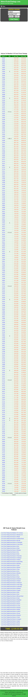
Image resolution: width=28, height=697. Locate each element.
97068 (3, 270)
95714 (3, 161)
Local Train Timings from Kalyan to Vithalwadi (11, 582)
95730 (3, 360)
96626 (3, 280)
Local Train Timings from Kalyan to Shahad (10, 609)
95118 (3, 192)
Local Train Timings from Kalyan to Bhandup (11, 563)
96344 (3, 485)
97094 (3, 336)
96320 (3, 253)
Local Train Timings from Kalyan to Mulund (10, 567)
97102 (3, 370)
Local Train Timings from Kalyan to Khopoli (10, 607)
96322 (3, 268)
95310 (3, 157)
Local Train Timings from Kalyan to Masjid (10, 536)
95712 (3, 159)
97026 (3, 115)
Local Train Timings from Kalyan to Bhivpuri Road (12, 596)
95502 (3, 150)
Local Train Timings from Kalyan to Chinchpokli (11, 542)
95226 (3, 443)
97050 (3, 209)
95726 (3, 286)
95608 (3, 328)
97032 (3, 138)
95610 (3, 334)
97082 (3, 311)
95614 (3, 357)
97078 (3, 299)
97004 (3, 71)
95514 (3, 414)
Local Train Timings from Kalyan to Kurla (10, 553)
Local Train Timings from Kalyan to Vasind (10, 617)
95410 (3, 224)
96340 (3, 462)
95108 (3, 119)
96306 (3, 84)
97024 (3, 109)
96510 (3, 238)
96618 (3, 245)
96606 (3, 96)
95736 (3, 437)
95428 (3, 475)
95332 (3, 378)
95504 (3, 173)
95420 (3, 347)
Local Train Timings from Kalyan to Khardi (10, 622)
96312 (3, 211)
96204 (3, 203)
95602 (3, 127)
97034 (3, 142)
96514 (3, 428)
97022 (3, 106)
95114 (3, 163)
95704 (3, 111)
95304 (3, 129)
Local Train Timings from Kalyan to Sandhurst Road (12, 538)
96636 (3, 431)
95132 (3, 374)
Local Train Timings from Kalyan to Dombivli (11, 578)
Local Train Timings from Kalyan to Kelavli (10, 601)
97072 (3, 282)
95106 (3, 100)
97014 (3, 92)
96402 (3, 77)
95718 (3, 169)
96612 (3, 165)
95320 (3, 314)
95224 (3, 399)
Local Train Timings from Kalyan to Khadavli (11, 615)
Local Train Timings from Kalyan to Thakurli (11, 580)
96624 (3, 267)
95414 (3, 272)
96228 (3, 491)
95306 (3, 140)
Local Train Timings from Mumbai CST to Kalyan (12, 532)
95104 (3, 90)
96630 (3, 309)
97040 (3, 182)
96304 (3, 69)
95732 (3, 380)
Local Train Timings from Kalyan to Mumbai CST (12, 534)
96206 (3, 215)
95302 (3, 121)
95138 (3, 458)
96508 (3, 207)
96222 (3, 464)
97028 (3, 125)
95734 (3, 385)
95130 (3, 353)
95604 (3, 176)
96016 (3, 481)
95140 (3, 466)
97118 (3, 412)
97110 (3, 393)
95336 (3, 403)
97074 (3, 284)
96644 (3, 470)
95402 (3, 117)
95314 (3, 190)
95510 (3, 355)
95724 (3, 232)
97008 (3, 79)
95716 (3, 167)
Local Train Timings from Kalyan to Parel (10, 546)
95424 (3, 405)
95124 (3, 290)
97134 (3, 468)
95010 (3, 397)
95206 (3, 186)
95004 (3, 205)
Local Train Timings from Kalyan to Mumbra (11, 573)
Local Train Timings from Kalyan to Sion (10, 552)
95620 (3, 418)
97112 (3, 395)
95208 (3, 278)
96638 (3, 441)
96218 (3, 416)
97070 (3, 276)
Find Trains (14, 19)
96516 (3, 479)
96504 (3, 102)
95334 (3, 387)
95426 (3, 454)
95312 (3, 171)
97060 (3, 244)
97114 (3, 401)
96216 (3, 257)
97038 (3, 178)
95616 (3, 366)
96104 (3, 63)
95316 (3, 201)
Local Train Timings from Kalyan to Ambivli (10, 611)
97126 (3, 424)
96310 (3, 107)
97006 (3, 73)
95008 (3, 364)
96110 (3, 487)
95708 (3, 130)
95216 (3, 343)
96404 (3, 489)
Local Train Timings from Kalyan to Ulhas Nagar (11, 584)
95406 (3, 155)
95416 (3, 301)
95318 (3, 307)
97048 (3, 199)
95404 (3, 136)
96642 (3, 460)
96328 (3, 297)
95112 (3, 144)
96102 (3, 58)
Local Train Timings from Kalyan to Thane (10, 569)
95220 (3, 368)
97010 (3, 83)
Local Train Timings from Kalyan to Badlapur (11, 588)
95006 (3, 313)
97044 (3, 196)
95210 (3, 295)
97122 (3, 420)
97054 (3, 222)
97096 (3, 341)
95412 (3, 251)
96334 (3, 439)
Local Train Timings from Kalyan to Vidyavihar (11, 555)
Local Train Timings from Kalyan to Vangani (10, 590)
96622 (3, 261)
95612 (3, 345)
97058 (3, 240)
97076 (3, 293)
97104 (3, 382)
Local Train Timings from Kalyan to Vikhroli (10, 559)
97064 (3, 259)
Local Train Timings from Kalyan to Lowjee (10, 605)
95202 (3, 113)
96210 (3, 228)
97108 (3, 389)
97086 (3, 318)
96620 (3, 255)
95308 (3, 152)
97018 (3, 98)
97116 (3, 408)
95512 (3, 376)
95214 (3, 326)
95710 (3, 148)
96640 (3, 445)
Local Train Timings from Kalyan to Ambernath (11, 586)
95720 (3, 184)
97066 (3, 265)
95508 (3, 337)
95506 (3, 322)
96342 (3, 474)
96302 (3, 60)
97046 (3, 198)
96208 (3, 221)
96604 (3, 67)
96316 (3, 234)
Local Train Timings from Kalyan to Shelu (10, 592)
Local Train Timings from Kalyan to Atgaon (10, 621)
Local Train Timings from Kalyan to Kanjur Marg (11, 561)
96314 (3, 226)
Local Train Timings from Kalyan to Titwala (10, 613)
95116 (3, 175)
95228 (3, 451)
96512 (3, 391)
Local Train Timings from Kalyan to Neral (10, 594)
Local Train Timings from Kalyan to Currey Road (11, 544)
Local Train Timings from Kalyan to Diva (10, 575)
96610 (3, 146)
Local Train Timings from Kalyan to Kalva (10, 571)
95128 (3, 332)
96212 (3, 242)
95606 (3, 213)
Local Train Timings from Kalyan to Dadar (10, 548)
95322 (3, 330)
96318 (3, 247)
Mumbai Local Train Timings (7, 3)
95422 (3, 372)
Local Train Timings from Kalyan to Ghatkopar (11, 557)
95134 (3, 406)
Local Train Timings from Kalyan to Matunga (11, 550)
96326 (3, 291)
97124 (3, 422)
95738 (3, 483)
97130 (3, 433)
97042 (3, 188)
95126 (3, 303)
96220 (3, 435)
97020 (3, 104)
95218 (3, 359)
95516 (3, 447)
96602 (3, 61)
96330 (3, 410)
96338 (3, 456)
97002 (3, 65)
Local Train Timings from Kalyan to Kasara (10, 624)
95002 (3, 123)
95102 (3, 81)
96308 (3, 94)
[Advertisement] (14, 36)
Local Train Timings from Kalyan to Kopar (10, 576)
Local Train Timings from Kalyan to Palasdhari (11, 599)
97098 (3, 351)
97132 (3, 452)
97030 (3, 134)
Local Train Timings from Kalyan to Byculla (10, 540)
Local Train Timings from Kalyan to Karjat (10, 598)
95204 (3, 153)
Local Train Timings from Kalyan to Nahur (10, 565)
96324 (3, 274)
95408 (3, 180)
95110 (3, 132)
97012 (3, 86)
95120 (3, 236)
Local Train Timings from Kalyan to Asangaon (11, 619)
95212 (3, 320)
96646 (3, 477)
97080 (3, 305)
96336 (3, 449)
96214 (3, 249)
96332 (3, 426)
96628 (3, 288)
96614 (3, 219)
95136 (3, 429)
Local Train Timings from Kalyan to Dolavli (10, 603)
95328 (3, 362)
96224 (3, 472)
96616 (3, 230)
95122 (3, 263)
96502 (3, 88)
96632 (3, 316)
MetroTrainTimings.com (10, 1)
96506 (3, 194)
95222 (3, 383)
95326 (3, 349)
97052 (3, 217)
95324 (3, 339)
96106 (3, 75)
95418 (3, 324)
